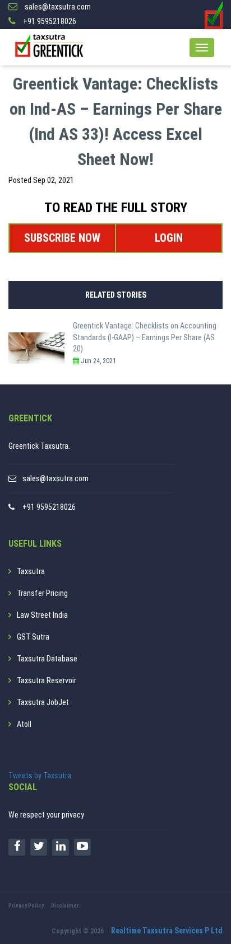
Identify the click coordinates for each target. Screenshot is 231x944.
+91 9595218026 (49, 506)
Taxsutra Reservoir (46, 680)
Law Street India (42, 614)
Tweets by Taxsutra (39, 775)
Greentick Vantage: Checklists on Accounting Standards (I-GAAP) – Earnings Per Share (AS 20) (144, 337)
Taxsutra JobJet (43, 702)
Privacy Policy (26, 906)
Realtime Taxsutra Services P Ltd (167, 930)
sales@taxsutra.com (55, 478)
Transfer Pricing (42, 593)
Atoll (24, 724)
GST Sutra (33, 636)
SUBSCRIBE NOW (62, 238)
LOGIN (169, 238)
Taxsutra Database (47, 658)
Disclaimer (65, 906)
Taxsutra (31, 571)
